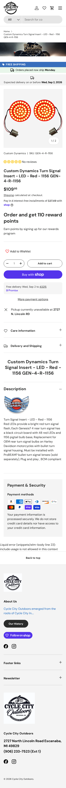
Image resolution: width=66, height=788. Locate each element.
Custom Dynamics (15, 153)
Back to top (33, 557)
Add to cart (45, 263)
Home (7, 31)
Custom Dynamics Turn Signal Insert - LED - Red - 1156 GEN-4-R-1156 (32, 36)
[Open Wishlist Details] (44, 8)
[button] (52, 8)
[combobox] (33, 19)
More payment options (33, 299)
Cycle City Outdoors (22, 779)
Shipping (9, 195)
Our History (16, 623)
